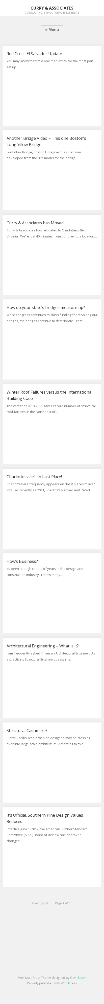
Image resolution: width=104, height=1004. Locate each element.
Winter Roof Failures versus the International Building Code (49, 395)
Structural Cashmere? (27, 730)
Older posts (40, 903)
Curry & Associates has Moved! (35, 223)
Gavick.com (78, 978)
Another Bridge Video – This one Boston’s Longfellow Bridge (46, 141)
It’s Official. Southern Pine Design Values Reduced (45, 818)
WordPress (69, 983)
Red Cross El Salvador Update (34, 53)
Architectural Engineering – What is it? (43, 646)
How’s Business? (22, 561)
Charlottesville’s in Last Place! (34, 476)
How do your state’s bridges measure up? (46, 307)
